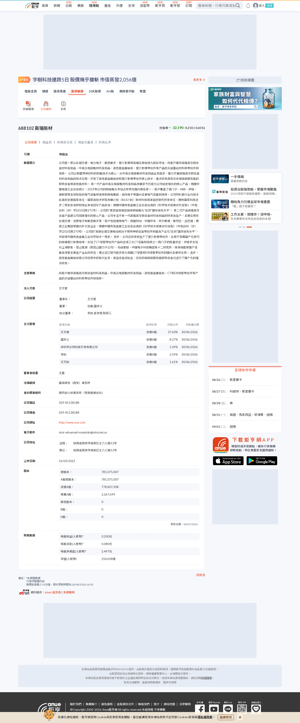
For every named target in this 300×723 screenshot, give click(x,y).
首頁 (45, 5)
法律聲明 (185, 704)
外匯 (119, 5)
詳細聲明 (206, 678)
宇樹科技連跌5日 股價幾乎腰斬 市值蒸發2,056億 (85, 80)
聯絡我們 (144, 704)
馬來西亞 (245, 415)
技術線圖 (247, 80)
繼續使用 (226, 717)
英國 (233, 415)
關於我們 (75, 704)
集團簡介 (91, 704)
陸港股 (94, 5)
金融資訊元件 (125, 704)
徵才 (156, 704)
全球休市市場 (245, 370)
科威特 (234, 391)
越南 (270, 415)
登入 (262, 5)
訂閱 (188, 5)
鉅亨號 (175, 5)
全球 (131, 5)
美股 (80, 5)
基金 (107, 5)
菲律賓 (259, 415)
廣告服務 (107, 704)
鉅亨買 (160, 5)
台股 (68, 5)
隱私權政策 (205, 717)
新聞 (57, 5)
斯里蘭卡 (236, 380)
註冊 (269, 5)
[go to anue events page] (248, 5)
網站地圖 (169, 704)
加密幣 (145, 5)
